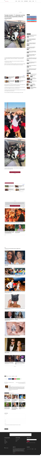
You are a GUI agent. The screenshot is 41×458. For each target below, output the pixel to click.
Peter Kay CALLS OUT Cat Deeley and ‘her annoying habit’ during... (33, 78)
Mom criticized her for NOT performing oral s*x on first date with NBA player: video (20, 382)
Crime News (5, 406)
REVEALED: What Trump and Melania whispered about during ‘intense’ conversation (31, 48)
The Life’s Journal (17, 439)
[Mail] (10, 390)
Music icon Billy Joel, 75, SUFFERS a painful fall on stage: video (9, 382)
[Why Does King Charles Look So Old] (28, 82)
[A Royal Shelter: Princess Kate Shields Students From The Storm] (22, 404)
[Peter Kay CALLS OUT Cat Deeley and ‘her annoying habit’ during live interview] (28, 79)
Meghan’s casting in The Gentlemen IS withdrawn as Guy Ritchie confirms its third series (31, 44)
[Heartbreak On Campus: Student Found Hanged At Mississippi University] (7, 404)
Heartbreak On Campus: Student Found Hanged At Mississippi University (7, 408)
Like (35, 16)
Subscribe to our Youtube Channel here (15, 205)
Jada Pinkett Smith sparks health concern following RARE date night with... (33, 88)
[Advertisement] (20, 7)
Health (30, 82)
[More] (21, 379)
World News (28, 52)
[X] (33, 449)
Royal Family (20, 406)
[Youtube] (35, 449)
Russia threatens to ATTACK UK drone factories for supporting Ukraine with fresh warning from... (31, 40)
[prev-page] (4, 410)
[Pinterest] (30, 449)
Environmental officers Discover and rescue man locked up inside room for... (33, 84)
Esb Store (17, 440)
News (6, 13)
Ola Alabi (6, 19)
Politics (5, 440)
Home (4, 13)
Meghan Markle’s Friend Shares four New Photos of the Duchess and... (33, 75)
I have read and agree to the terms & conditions (31, 442)
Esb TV (16, 441)
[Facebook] (27, 449)
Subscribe (35, 21)
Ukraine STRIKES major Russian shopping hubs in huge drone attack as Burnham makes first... (31, 70)
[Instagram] (9, 390)
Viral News (8, 13)
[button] (36, 1)
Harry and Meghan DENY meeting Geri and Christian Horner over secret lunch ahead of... (31, 59)
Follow (35, 20)
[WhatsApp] (11, 390)
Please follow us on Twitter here (17, 203)
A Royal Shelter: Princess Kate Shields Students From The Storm (22, 408)
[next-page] (5, 410)
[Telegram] (32, 449)
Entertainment (5, 442)
